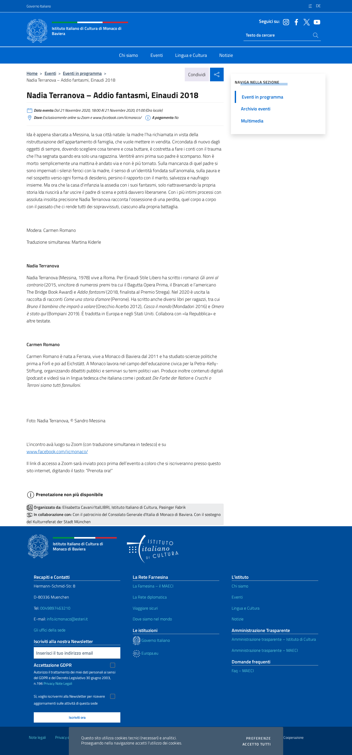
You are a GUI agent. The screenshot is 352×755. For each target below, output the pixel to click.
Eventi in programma (82, 73)
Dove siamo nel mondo (152, 619)
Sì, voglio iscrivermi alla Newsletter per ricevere (69, 696)
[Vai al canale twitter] (305, 22)
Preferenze (258, 738)
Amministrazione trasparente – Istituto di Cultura (274, 639)
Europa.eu (149, 653)
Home (32, 73)
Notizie (238, 619)
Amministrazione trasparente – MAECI (265, 650)
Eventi (50, 73)
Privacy (49, 683)
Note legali (37, 737)
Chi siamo (240, 586)
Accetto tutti (256, 744)
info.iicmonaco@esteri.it (67, 619)
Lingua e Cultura (245, 608)
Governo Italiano (39, 6)
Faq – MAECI (243, 671)
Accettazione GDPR (53, 665)
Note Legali (63, 683)
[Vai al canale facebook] (295, 22)
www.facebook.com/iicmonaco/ (57, 451)
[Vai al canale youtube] (316, 22)
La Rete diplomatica (150, 597)
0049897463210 (55, 608)
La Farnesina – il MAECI (153, 586)
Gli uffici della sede (49, 630)
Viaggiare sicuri (145, 608)
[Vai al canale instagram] (285, 22)
